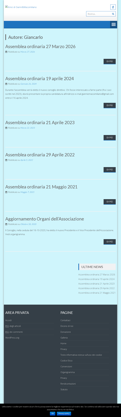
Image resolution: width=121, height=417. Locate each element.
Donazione (65, 332)
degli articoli (13, 326)
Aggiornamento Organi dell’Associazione (44, 218)
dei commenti (14, 332)
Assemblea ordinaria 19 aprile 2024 (39, 78)
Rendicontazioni (68, 383)
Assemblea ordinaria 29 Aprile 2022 (40, 154)
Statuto (64, 389)
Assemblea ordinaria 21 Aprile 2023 (40, 122)
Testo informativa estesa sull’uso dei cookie (81, 354)
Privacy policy (64, 414)
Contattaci (65, 320)
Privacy (63, 349)
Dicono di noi (66, 326)
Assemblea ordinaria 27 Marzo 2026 (40, 46)
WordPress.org (12, 337)
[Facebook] (113, 7)
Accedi (8, 320)
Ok (52, 414)
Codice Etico (66, 360)
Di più (110, 61)
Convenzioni (66, 366)
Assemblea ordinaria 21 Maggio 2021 (41, 186)
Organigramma (67, 372)
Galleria (64, 337)
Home (63, 343)
